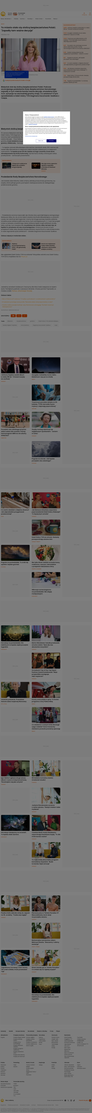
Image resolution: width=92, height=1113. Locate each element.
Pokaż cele (40, 140)
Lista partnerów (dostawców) (31, 136)
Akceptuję (51, 140)
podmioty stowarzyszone (49, 116)
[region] (46, 128)
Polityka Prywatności (33, 124)
